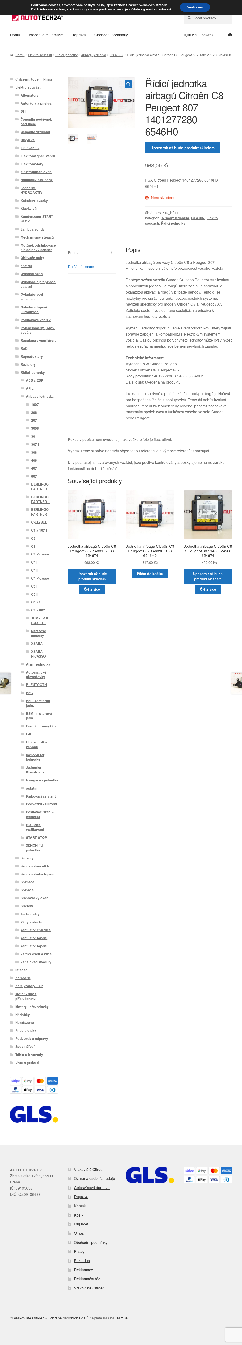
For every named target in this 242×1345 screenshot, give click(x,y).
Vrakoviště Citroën (89, 1169)
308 (34, 452)
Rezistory (28, 364)
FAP (29, 734)
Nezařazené (24, 1022)
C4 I (34, 562)
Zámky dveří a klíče (36, 954)
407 (34, 468)
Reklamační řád (87, 1278)
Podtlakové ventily (36, 319)
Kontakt (80, 1205)
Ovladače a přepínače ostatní (38, 284)
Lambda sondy (33, 229)
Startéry (27, 906)
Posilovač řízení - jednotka (40, 814)
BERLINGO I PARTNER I (41, 486)
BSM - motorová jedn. (39, 716)
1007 (35, 404)
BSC (29, 692)
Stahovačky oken (34, 898)
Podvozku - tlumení (41, 804)
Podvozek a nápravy (31, 1038)
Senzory (27, 858)
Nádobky (22, 1014)
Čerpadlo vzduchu (35, 131)
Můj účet (81, 1224)
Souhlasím (195, 7)
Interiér (21, 970)
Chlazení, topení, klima (33, 79)
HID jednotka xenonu (36, 744)
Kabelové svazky (34, 200)
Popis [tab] (73, 252)
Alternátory (30, 95)
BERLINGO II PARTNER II (41, 499)
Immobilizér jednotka (35, 757)
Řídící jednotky (66, 54)
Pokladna (82, 1260)
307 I (35, 444)
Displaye (28, 139)
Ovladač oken (32, 273)
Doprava (78, 35)
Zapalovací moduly (36, 962)
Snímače (27, 882)
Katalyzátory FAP (29, 985)
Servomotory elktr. (35, 866)
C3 (33, 546)
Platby (79, 1251)
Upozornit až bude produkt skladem (183, 147)
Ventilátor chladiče (36, 929)
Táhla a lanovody (29, 1054)
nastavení (163, 9)
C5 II (34, 594)
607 (34, 476)
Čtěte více (92, 589)
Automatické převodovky (36, 674)
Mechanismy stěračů (37, 237)
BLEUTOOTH (36, 684)
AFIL (30, 388)
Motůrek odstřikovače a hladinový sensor (38, 247)
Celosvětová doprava (92, 1187)
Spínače (27, 890)
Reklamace (83, 1269)
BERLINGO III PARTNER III (41, 512)
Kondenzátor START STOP (37, 218)
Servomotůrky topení (37, 874)
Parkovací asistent (41, 796)
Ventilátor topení (34, 937)
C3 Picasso (40, 554)
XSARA (37, 643)
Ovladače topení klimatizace (34, 309)
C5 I (34, 586)
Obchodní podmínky (111, 35)
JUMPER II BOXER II (39, 620)
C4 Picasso (40, 578)
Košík (78, 1215)
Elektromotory (32, 164)
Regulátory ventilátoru (39, 340)
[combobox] (208, 18)
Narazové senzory (38, 633)
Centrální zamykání (41, 726)
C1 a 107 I (39, 530)
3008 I (36, 428)
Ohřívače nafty (32, 257)
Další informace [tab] (81, 266)
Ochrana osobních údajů (94, 1178)
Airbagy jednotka (93, 54)
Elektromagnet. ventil (38, 156)
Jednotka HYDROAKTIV (31, 190)
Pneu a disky (25, 1030)
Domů (15, 35)
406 (34, 460)
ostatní (26, 265)
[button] (128, 84)
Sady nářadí (25, 1046)
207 (34, 420)
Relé (24, 348)
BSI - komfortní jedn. (38, 703)
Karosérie (23, 977)
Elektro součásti (40, 54)
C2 (33, 538)
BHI (23, 111)
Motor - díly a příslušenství (26, 996)
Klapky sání (30, 208)
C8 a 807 (116, 54)
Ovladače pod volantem (32, 296)
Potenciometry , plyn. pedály (38, 330)
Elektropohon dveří (36, 171)
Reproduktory (32, 356)
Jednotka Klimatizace (35, 769)
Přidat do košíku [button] (150, 573)
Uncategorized (27, 1062)
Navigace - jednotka (42, 780)
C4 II (34, 570)
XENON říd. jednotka (35, 847)
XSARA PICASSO (38, 653)
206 (34, 412)
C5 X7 (35, 602)
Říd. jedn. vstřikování (35, 827)
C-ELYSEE (39, 522)
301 (34, 436)
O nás (79, 1233)
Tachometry (30, 914)
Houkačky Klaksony (37, 179)
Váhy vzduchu (32, 922)
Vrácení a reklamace (46, 35)
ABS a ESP (34, 380)
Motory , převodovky (32, 1006)
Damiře (121, 1318)
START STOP (36, 837)
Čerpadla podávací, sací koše (36, 121)
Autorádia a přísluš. (36, 103)
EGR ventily (30, 147)
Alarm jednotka (38, 664)
